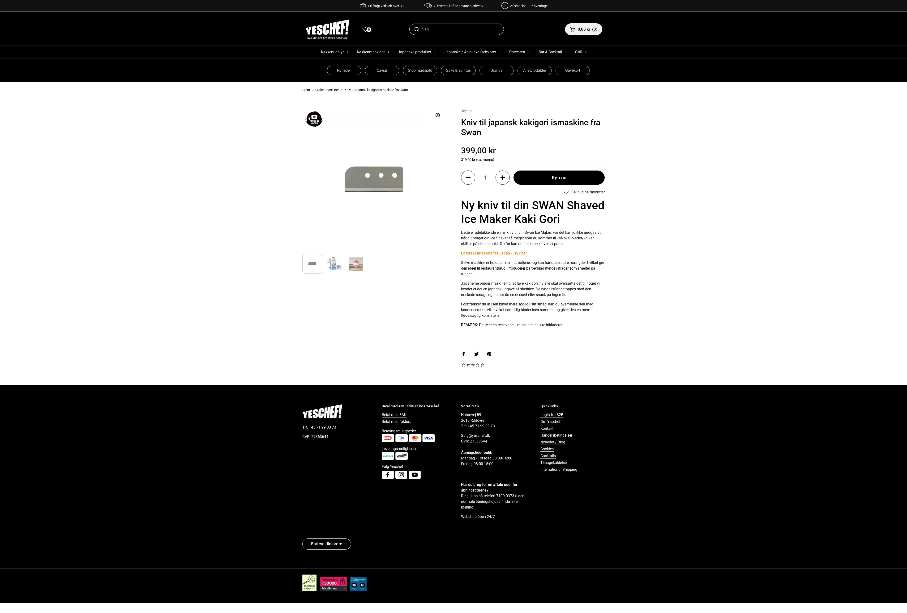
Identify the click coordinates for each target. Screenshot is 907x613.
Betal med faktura (396, 421)
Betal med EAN (394, 415)
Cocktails (548, 456)
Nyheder (344, 70)
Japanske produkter (414, 52)
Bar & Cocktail (550, 52)
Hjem (306, 90)
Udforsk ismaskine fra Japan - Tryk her (494, 253)
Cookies (547, 449)
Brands (496, 70)
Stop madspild (420, 70)
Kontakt (546, 428)
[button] (468, 178)
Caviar (382, 70)
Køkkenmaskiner (371, 52)
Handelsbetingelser (556, 435)
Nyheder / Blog (552, 442)
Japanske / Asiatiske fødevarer (470, 52)
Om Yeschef (550, 421)
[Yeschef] (327, 29)
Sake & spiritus (458, 70)
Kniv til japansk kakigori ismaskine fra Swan (376, 90)
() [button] (587, 29)
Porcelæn (517, 52)
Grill (578, 52)
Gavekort (572, 70)
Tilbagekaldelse (553, 462)
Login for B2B (551, 415)
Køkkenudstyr (332, 52)
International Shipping (558, 469)
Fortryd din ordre (326, 543)
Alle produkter (534, 70)
